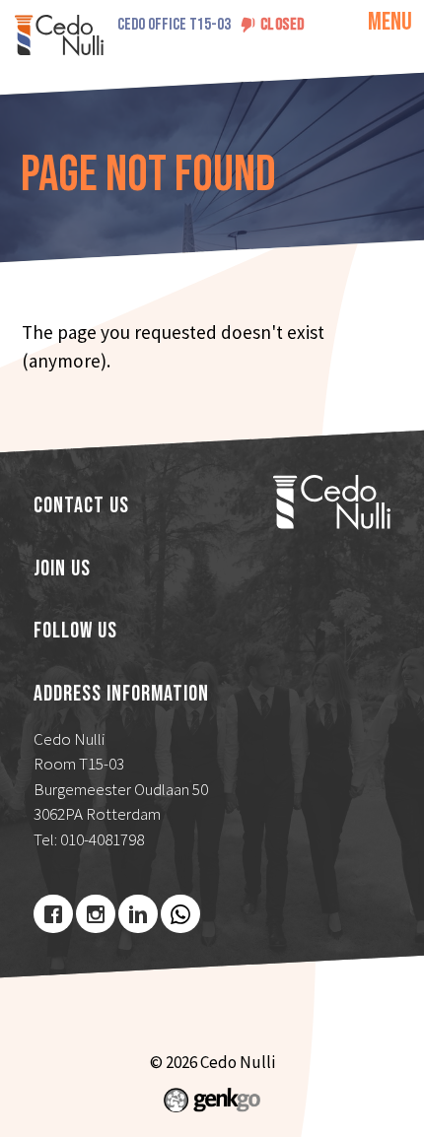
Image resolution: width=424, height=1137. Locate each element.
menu (390, 22)
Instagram (95, 914)
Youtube (180, 914)
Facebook (53, 914)
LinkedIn (138, 914)
